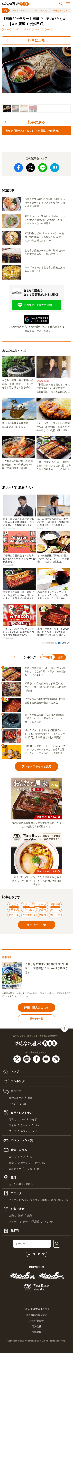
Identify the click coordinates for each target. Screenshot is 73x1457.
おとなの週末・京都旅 (21, 1184)
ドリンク (48, 1221)
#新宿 (42, 915)
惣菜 (29, 1215)
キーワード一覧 (36, 1254)
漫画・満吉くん (59, 1200)
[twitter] (17, 1059)
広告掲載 (36, 1332)
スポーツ (23, 1162)
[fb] (37, 1059)
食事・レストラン (20, 10)
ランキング (17, 1081)
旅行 (13, 1177)
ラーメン (25, 1125)
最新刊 (14, 1230)
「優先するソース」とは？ (36, 330)
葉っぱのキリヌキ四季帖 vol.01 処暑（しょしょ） (16, 425)
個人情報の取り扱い (36, 1314)
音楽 (11, 1162)
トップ (14, 1071)
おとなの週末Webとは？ (36, 1309)
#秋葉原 (14, 909)
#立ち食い (37, 29)
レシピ (28, 1168)
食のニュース (16, 1097)
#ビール (14, 915)
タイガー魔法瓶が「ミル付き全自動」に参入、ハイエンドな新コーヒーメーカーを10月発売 (45, 718)
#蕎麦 (48, 29)
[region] (36, 80)
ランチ (12, 1131)
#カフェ (14, 904)
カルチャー (15, 1168)
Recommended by (49, 643)
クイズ (21, 1156)
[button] (7, 108)
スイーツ (37, 1131)
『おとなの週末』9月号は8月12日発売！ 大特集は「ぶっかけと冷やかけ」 (46, 968)
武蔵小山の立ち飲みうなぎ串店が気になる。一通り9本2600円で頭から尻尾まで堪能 (45, 687)
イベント (14, 1104)
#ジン (26, 904)
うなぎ (33, 1119)
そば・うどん (41, 10)
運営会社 (36, 1326)
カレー (21, 1119)
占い (11, 1156)
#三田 (16, 29)
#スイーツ (40, 904)
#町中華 (55, 915)
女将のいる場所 (43, 381)
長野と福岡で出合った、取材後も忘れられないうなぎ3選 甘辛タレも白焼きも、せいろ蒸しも (53, 465)
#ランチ (6, 29)
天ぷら (12, 1125)
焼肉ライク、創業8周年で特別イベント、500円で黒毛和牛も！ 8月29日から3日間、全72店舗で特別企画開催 (45, 734)
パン (36, 1125)
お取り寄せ (17, 1208)
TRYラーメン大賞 (21, 1140)
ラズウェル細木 (38, 1200)
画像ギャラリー (60, 10)
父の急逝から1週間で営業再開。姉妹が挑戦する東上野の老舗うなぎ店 (45, 701)
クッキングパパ (17, 1200)
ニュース (16, 1090)
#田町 (26, 29)
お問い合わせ (36, 1320)
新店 (30, 1097)
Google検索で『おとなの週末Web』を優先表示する (36, 326)
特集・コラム (18, 1149)
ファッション (39, 1162)
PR (24, 1104)
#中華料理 (29, 915)
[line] (27, 1059)
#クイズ (55, 909)
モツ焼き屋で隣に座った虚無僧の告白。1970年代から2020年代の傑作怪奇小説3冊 (17, 464)
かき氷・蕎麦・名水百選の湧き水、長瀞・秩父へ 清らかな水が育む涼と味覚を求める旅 (17, 384)
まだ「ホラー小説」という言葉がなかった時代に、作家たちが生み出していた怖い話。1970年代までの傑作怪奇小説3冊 (53, 427)
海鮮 (20, 1215)
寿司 (11, 1119)
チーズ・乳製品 (31, 1221)
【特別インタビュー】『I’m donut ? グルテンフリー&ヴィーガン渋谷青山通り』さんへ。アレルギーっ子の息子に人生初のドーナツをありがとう (45, 750)
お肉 (11, 1215)
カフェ (24, 1131)
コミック (16, 1193)
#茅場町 (55, 904)
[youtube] (46, 1059)
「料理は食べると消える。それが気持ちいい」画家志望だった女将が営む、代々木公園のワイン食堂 (53, 388)
